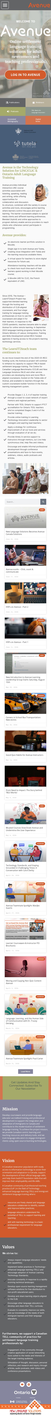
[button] (5, 5)
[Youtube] (22, 1384)
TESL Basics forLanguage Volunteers (38, 111)
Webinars (39, 102)
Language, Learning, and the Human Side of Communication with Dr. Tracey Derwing (25, 1021)
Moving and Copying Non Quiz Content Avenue (23, 982)
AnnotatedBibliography (13, 120)
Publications (13, 102)
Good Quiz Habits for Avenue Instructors (24, 755)
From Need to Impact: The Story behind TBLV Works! (24, 791)
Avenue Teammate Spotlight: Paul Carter (24, 1058)
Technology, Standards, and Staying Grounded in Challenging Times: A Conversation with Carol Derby (22, 868)
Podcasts (14, 111)
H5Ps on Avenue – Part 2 (17, 607)
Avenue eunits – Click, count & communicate (19, 570)
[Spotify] (28, 1384)
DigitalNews (38, 120)
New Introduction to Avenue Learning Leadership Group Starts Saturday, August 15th (25, 680)
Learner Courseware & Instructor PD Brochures (22, 944)
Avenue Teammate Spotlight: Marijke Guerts (22, 906)
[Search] (43, 502)
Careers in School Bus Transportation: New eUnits (23, 718)
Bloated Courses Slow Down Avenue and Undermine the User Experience (24, 829)
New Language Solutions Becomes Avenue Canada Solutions (25, 532)
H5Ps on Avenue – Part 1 (17, 642)
